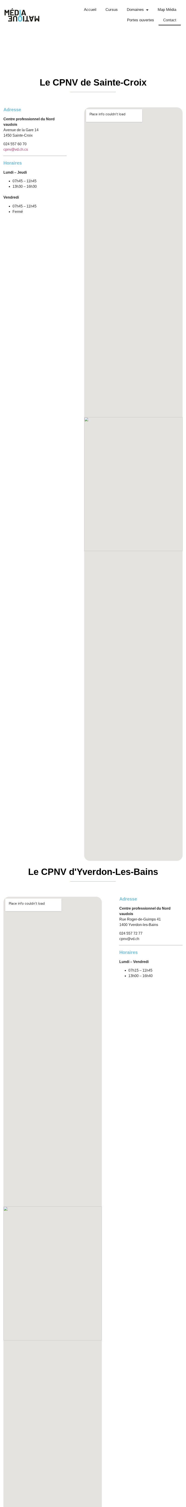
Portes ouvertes (140, 20)
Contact (169, 20)
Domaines (135, 9)
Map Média (167, 9)
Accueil (90, 9)
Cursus (111, 9)
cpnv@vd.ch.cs (15, 149)
